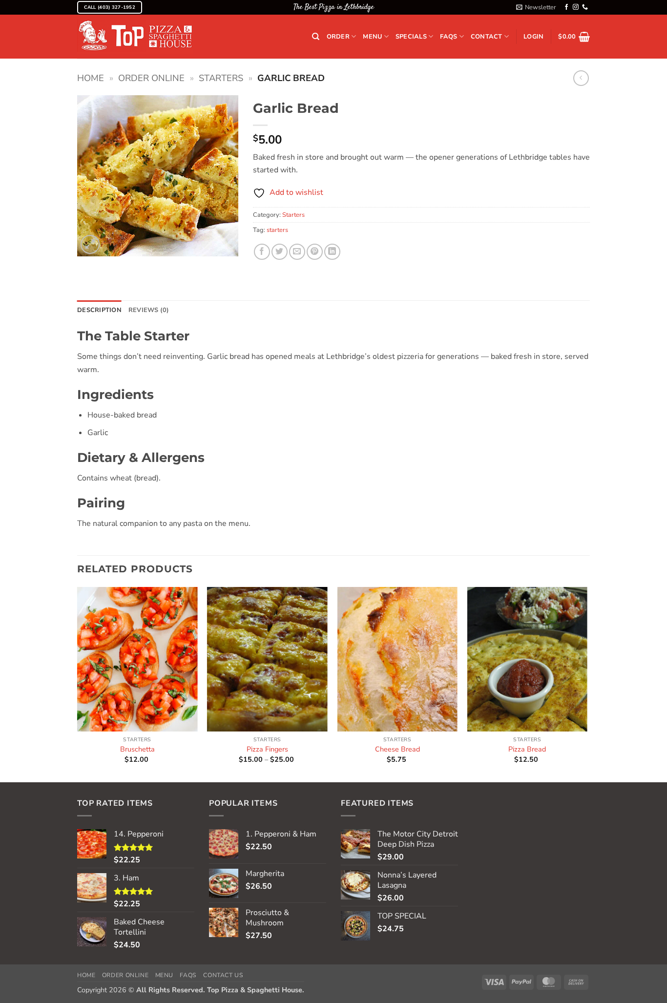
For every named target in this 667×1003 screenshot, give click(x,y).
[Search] (315, 36)
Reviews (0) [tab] (148, 310)
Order (338, 36)
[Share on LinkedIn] (332, 252)
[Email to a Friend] (297, 252)
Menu (372, 36)
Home (90, 78)
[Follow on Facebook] (566, 7)
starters (277, 230)
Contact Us (223, 975)
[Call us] (585, 7)
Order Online (151, 78)
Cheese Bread (397, 749)
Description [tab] (99, 310)
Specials (411, 36)
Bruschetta (137, 749)
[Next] (587, 683)
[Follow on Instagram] (576, 7)
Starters (221, 78)
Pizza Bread (527, 749)
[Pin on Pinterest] (315, 252)
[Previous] (77, 683)
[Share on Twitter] (279, 252)
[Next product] (580, 77)
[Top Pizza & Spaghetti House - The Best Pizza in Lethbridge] (135, 37)
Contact (486, 36)
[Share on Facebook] (262, 252)
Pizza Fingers (267, 749)
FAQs (448, 36)
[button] (536, 7)
